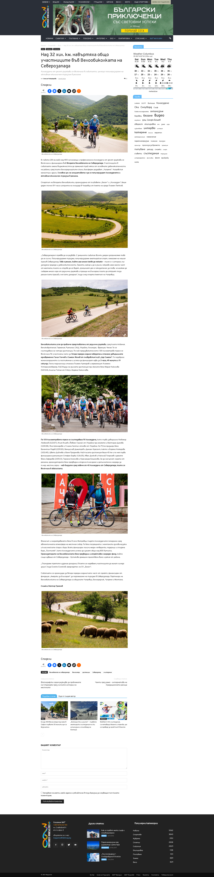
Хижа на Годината (161, 2)
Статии (136, 843)
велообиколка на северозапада (59, 672)
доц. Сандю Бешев (151, 120)
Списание (140, 39)
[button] (170, 38)
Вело (118, 2)
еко (158, 124)
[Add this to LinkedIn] (64, 91)
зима (163, 124)
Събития (60, 39)
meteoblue (153, 91)
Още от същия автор (67, 696)
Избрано (49, 49)
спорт (165, 149)
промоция (165, 145)
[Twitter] (68, 845)
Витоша (151, 103)
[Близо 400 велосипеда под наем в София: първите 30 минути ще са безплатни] (54, 710)
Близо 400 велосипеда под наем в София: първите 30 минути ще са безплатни (54, 724)
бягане (148, 116)
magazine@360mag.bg (62, 838)
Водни (56, 2)
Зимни (45, 2)
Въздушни (69, 2)
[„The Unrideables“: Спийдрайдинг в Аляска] (93, 857)
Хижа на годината (141, 112)
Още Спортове (141, 2)
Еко (111, 39)
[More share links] (79, 91)
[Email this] (69, 91)
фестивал (150, 158)
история (160, 128)
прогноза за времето (151, 145)
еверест (138, 124)
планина (154, 141)
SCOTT (143, 103)
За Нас (92, 875)
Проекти (146, 875)
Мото (127, 2)
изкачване (138, 129)
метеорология (139, 137)
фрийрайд (165, 158)
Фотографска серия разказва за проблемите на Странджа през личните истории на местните (61, 685)
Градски (98, 2)
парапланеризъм (141, 141)
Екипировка (124, 39)
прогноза (137, 145)
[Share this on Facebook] (50, 91)
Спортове (137, 835)
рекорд (150, 149)
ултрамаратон (139, 158)
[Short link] (74, 91)
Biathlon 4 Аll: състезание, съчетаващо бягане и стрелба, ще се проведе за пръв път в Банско (113, 724)
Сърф (156, 108)
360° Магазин (156, 39)
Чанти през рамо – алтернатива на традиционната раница (111, 683)
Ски (136, 107)
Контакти (155, 875)
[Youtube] (75, 845)
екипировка (150, 124)
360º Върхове (129, 875)
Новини (49, 39)
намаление (151, 137)
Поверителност (167, 875)
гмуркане (137, 120)
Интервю (100, 39)
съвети (138, 153)
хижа (136, 162)
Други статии (96, 823)
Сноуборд (146, 107)
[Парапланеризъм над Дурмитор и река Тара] (93, 845)
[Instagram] (62, 845)
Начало (43, 46)
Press (138, 875)
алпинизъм (156, 111)
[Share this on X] (59, 91)
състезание (108, 672)
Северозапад (97, 672)
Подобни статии (48, 696)
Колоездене (162, 103)
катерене (140, 132)
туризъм (164, 154)
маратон (158, 133)
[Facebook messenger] (54, 91)
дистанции (86, 672)
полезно (162, 141)
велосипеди (76, 672)
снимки (158, 149)
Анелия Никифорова (49, 79)
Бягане (110, 2)
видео (159, 115)
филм (157, 158)
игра (168, 124)
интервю (149, 128)
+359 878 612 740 (60, 825)
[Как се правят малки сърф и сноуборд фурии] (93, 833)
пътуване (139, 149)
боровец (138, 116)
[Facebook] (55, 845)
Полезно (87, 39)
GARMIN (137, 103)
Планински (84, 2)
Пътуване (73, 39)
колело (150, 133)
